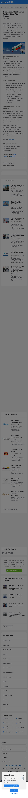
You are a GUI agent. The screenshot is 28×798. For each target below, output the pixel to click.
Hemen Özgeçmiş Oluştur (11, 786)
